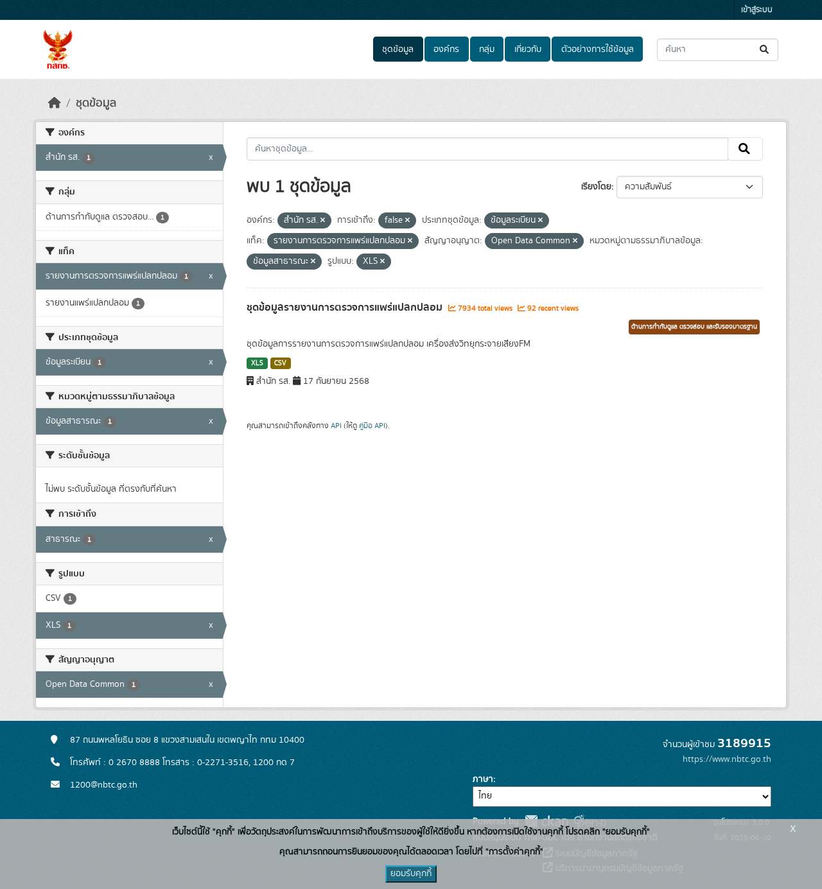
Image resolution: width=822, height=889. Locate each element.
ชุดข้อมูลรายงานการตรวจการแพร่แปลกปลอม (346, 307)
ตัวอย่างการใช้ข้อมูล (597, 49)
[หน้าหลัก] (54, 103)
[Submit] (765, 50)
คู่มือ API (372, 425)
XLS (257, 363)
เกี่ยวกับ (527, 49)
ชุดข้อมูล (398, 49)
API (336, 425)
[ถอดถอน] (322, 221)
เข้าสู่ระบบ (757, 10)
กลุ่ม (486, 49)
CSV (280, 363)
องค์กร (446, 49)
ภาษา (483, 779)
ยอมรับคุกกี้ (411, 873)
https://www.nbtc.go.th (727, 759)
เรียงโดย (596, 186)
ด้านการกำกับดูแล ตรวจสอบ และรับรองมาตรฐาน (694, 326)
